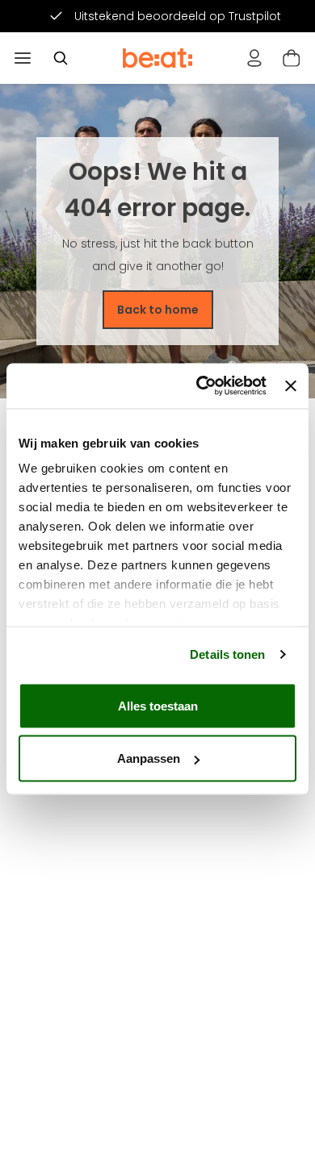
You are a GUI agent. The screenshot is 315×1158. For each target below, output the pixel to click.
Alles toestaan (158, 705)
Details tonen (227, 654)
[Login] (254, 58)
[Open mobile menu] (22, 58)
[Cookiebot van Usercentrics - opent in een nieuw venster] (200, 386)
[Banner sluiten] (290, 385)
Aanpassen (148, 758)
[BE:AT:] (158, 58)
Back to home (158, 310)
